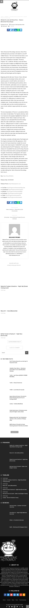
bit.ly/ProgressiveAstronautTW (13, 195)
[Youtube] (11, 594)
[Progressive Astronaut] (14, 2)
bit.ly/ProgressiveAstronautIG (15, 197)
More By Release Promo (14, 265)
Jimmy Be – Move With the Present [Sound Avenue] (14, 217)
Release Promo (5, 24)
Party (17, 600)
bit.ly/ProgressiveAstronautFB (15, 193)
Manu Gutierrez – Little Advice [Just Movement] (14, 209)
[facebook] (8, 30)
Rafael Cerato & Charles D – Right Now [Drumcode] (11, 334)
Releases (6, 16)
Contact (8, 600)
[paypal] (17, 594)
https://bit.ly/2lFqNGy (8, 176)
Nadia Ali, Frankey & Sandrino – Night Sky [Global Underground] (14, 287)
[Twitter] (8, 594)
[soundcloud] (20, 594)
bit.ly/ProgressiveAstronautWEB (14, 191)
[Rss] (24, 594)
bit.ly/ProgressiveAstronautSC (15, 189)
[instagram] (14, 594)
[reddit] (13, 30)
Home (2, 16)
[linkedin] (15, 30)
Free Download (22, 600)
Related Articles (14, 263)
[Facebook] (5, 594)
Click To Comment (15, 347)
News (13, 600)
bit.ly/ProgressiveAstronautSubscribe (16, 187)
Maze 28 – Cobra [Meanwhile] (9, 311)
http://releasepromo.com (15, 183)
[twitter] (10, 30)
